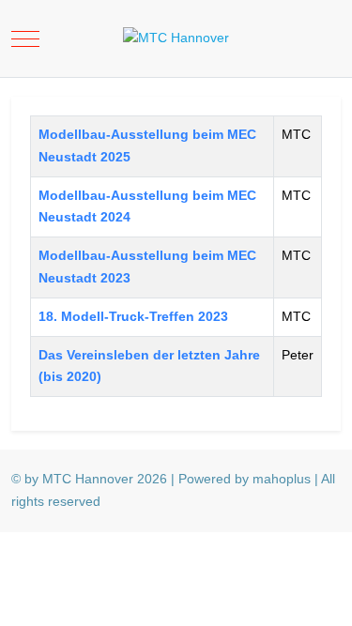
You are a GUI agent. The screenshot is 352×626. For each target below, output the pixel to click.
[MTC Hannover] (176, 38)
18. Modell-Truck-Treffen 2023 (133, 316)
